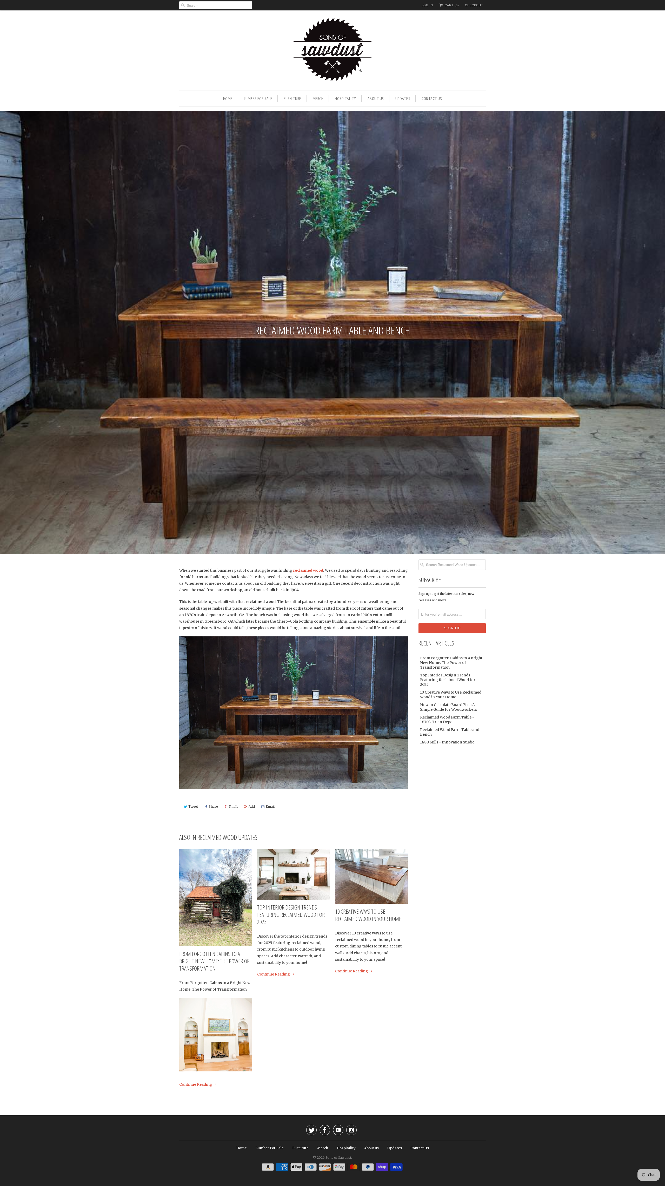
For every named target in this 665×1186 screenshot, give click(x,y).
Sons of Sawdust (338, 1157)
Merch (318, 98)
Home (227, 98)
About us (376, 98)
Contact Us (432, 98)
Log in (427, 5)
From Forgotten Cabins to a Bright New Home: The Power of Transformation (214, 961)
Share (213, 806)
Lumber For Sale (258, 98)
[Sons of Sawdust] (332, 51)
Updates (402, 98)
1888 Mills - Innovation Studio (447, 742)
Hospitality (345, 98)
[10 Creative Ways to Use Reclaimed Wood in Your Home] (371, 876)
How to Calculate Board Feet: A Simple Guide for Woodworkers (448, 707)
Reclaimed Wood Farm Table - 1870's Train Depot (447, 719)
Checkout (474, 5)
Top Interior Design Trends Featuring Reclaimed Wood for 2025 (291, 914)
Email (270, 806)
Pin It (233, 806)
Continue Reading (196, 1084)
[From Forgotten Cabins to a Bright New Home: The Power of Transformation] (215, 897)
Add (252, 806)
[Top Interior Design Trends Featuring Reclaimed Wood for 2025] (293, 874)
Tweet (193, 806)
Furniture (292, 98)
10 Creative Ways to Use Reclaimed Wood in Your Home (368, 915)
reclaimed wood (308, 570)
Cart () (451, 5)
